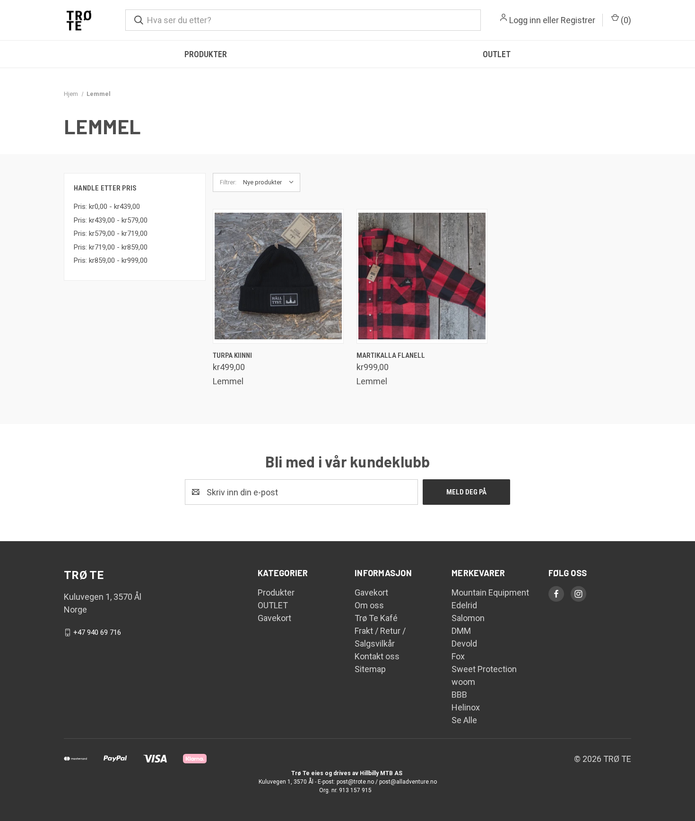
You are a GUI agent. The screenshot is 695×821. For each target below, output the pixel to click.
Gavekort (274, 618)
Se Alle (464, 720)
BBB (459, 695)
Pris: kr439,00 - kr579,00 (111, 220)
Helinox (466, 707)
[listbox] (271, 182)
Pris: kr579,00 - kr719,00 (111, 233)
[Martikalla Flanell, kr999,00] (422, 276)
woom (463, 682)
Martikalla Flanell (390, 355)
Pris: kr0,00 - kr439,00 (107, 206)
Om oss (369, 605)
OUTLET (497, 54)
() (625, 20)
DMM (461, 631)
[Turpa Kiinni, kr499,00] (278, 276)
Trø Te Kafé (376, 618)
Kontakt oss (377, 656)
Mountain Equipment (490, 592)
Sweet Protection (484, 669)
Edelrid (464, 605)
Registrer (578, 20)
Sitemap (370, 669)
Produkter (205, 54)
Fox (458, 656)
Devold (464, 643)
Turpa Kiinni (232, 355)
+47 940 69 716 (97, 632)
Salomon (468, 618)
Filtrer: (228, 182)
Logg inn (525, 20)
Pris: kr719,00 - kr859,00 (111, 247)
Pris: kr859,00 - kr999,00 (111, 260)
